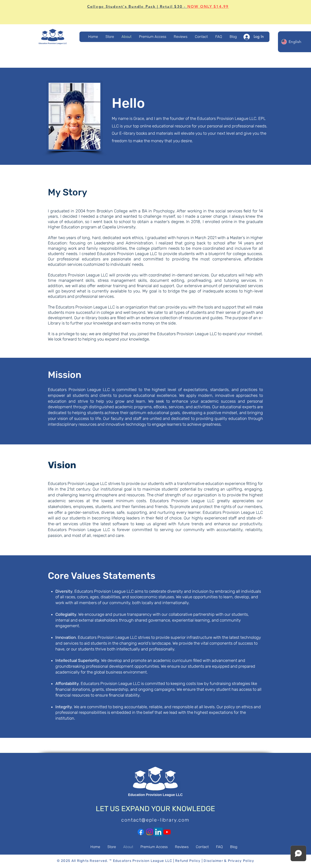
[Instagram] (149, 832)
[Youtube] (167, 832)
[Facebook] (141, 832)
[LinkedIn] (158, 832)
